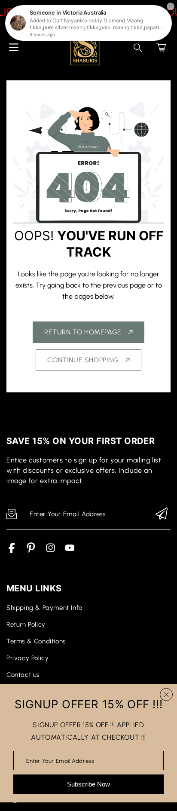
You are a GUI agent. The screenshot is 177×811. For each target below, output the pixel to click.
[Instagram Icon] (50, 551)
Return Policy (26, 624)
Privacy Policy (27, 658)
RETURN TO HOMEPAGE (83, 332)
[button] (161, 47)
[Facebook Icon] (11, 551)
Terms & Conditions (36, 641)
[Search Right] (137, 47)
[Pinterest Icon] (31, 551)
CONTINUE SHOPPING (82, 360)
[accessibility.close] (166, 694)
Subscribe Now (88, 784)
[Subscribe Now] (162, 514)
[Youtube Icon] (69, 551)
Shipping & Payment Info (44, 608)
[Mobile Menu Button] (13, 47)
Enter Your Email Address (60, 760)
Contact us (23, 675)
